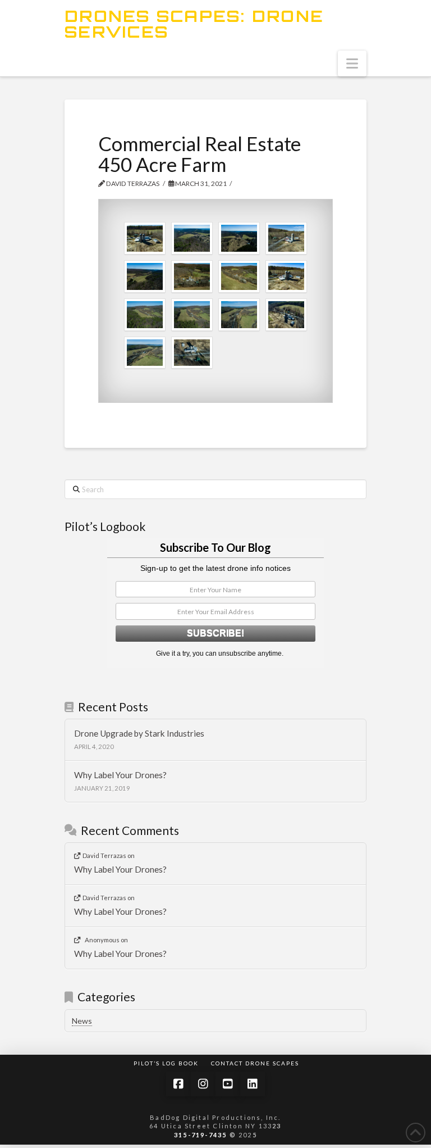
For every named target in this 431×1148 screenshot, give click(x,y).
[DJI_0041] (286, 238)
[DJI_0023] (145, 314)
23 (276, 1125)
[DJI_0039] (286, 276)
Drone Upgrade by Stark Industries (139, 733)
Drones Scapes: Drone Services (194, 24)
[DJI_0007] (239, 238)
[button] (352, 63)
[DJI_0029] (145, 352)
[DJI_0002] (192, 238)
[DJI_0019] (239, 276)
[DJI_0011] (145, 276)
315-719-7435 (200, 1134)
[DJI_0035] (145, 238)
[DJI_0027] (239, 314)
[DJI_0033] (286, 314)
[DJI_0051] (192, 352)
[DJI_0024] (192, 314)
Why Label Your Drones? (120, 775)
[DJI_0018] (192, 276)
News (82, 1021)
